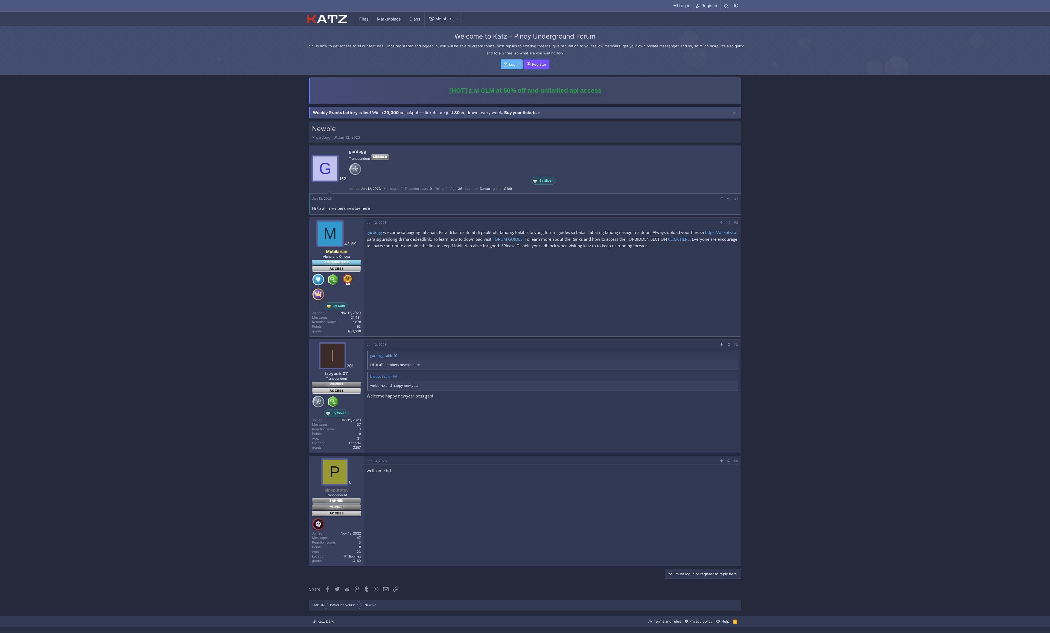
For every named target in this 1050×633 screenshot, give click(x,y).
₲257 (357, 447)
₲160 (357, 561)
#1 (736, 198)
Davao (485, 189)
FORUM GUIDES (507, 239)
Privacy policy (700, 621)
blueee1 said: (380, 376)
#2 (736, 222)
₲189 (508, 189)
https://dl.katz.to (720, 232)
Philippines (352, 556)
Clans (414, 19)
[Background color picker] (726, 5)
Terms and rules (667, 621)
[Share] (728, 199)
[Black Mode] (736, 5)
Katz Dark (325, 621)
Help (725, 621)
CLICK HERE (679, 239)
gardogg (323, 137)
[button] (457, 19)
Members (444, 18)
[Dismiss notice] (734, 113)
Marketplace (389, 19)
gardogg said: (381, 355)
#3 (736, 344)
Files (364, 19)
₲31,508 (354, 331)
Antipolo (354, 443)
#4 (736, 461)
